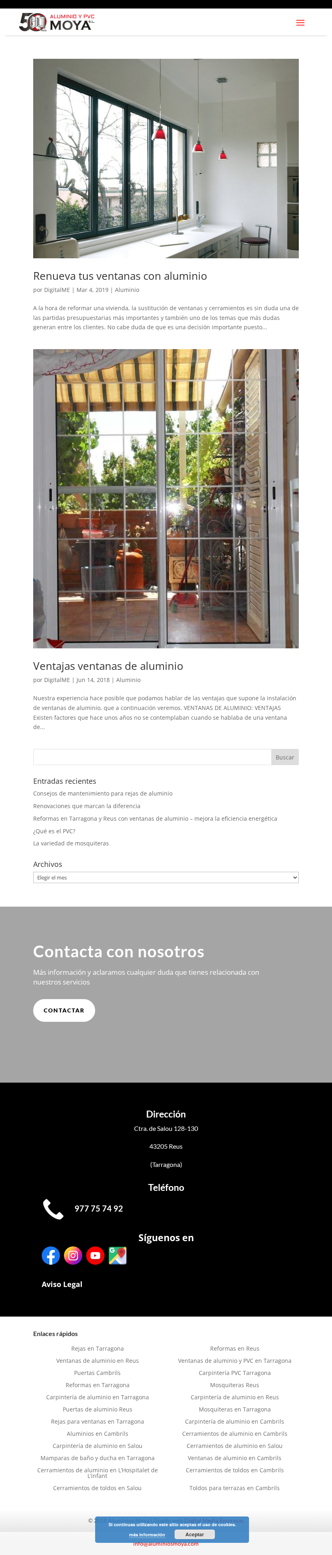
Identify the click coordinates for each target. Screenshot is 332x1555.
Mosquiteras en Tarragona (235, 1410)
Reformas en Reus (235, 1349)
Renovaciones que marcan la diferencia (86, 806)
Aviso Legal (62, 1284)
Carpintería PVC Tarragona (235, 1373)
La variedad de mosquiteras (71, 843)
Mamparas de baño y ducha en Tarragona (97, 1458)
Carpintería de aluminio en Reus (235, 1397)
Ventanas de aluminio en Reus (97, 1361)
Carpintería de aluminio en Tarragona (97, 1397)
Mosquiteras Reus (234, 1385)
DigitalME (57, 290)
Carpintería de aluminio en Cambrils (234, 1422)
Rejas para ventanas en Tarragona (97, 1422)
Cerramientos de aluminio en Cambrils (234, 1434)
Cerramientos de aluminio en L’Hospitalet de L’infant (97, 1473)
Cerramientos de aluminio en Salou (235, 1446)
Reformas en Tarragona (98, 1385)
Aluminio (127, 290)
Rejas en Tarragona (97, 1349)
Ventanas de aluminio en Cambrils (234, 1458)
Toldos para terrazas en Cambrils (234, 1488)
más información (147, 1534)
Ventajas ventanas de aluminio (108, 665)
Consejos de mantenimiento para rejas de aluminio (102, 793)
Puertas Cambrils (97, 1373)
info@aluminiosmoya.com (166, 1543)
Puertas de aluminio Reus (97, 1410)
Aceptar (194, 1534)
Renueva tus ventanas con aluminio (120, 275)
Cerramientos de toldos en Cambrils (235, 1470)
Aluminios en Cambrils (97, 1434)
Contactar (64, 1010)
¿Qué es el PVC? (54, 831)
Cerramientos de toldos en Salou (97, 1488)
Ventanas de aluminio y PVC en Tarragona (235, 1361)
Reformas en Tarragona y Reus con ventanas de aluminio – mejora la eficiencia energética (155, 818)
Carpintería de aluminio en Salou (98, 1446)
